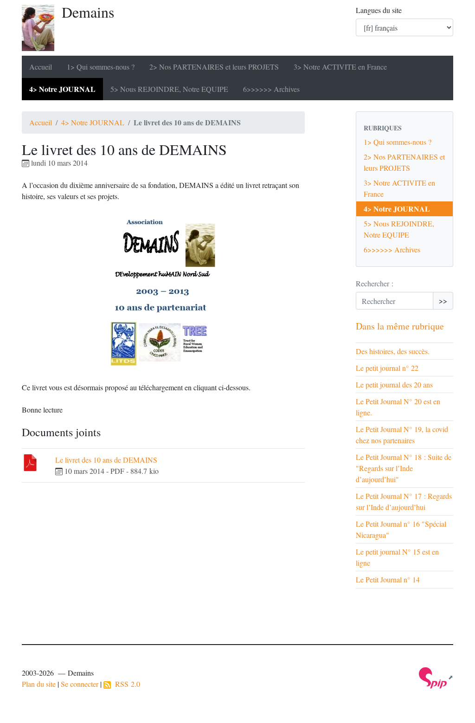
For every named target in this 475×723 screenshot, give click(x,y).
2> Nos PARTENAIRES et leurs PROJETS (214, 66)
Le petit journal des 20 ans (394, 384)
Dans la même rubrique (400, 326)
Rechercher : (374, 283)
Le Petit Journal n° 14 (388, 579)
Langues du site (379, 10)
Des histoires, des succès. (393, 351)
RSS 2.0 (125, 684)
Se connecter (79, 684)
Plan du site (39, 684)
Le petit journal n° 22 (387, 368)
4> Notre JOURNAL (62, 89)
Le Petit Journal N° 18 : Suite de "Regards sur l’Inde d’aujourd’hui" (403, 468)
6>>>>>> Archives (271, 89)
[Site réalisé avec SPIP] (436, 677)
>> (443, 300)
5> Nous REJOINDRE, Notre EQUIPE (169, 89)
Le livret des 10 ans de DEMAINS (106, 460)
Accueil (40, 66)
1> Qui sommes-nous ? (101, 66)
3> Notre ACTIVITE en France (340, 66)
